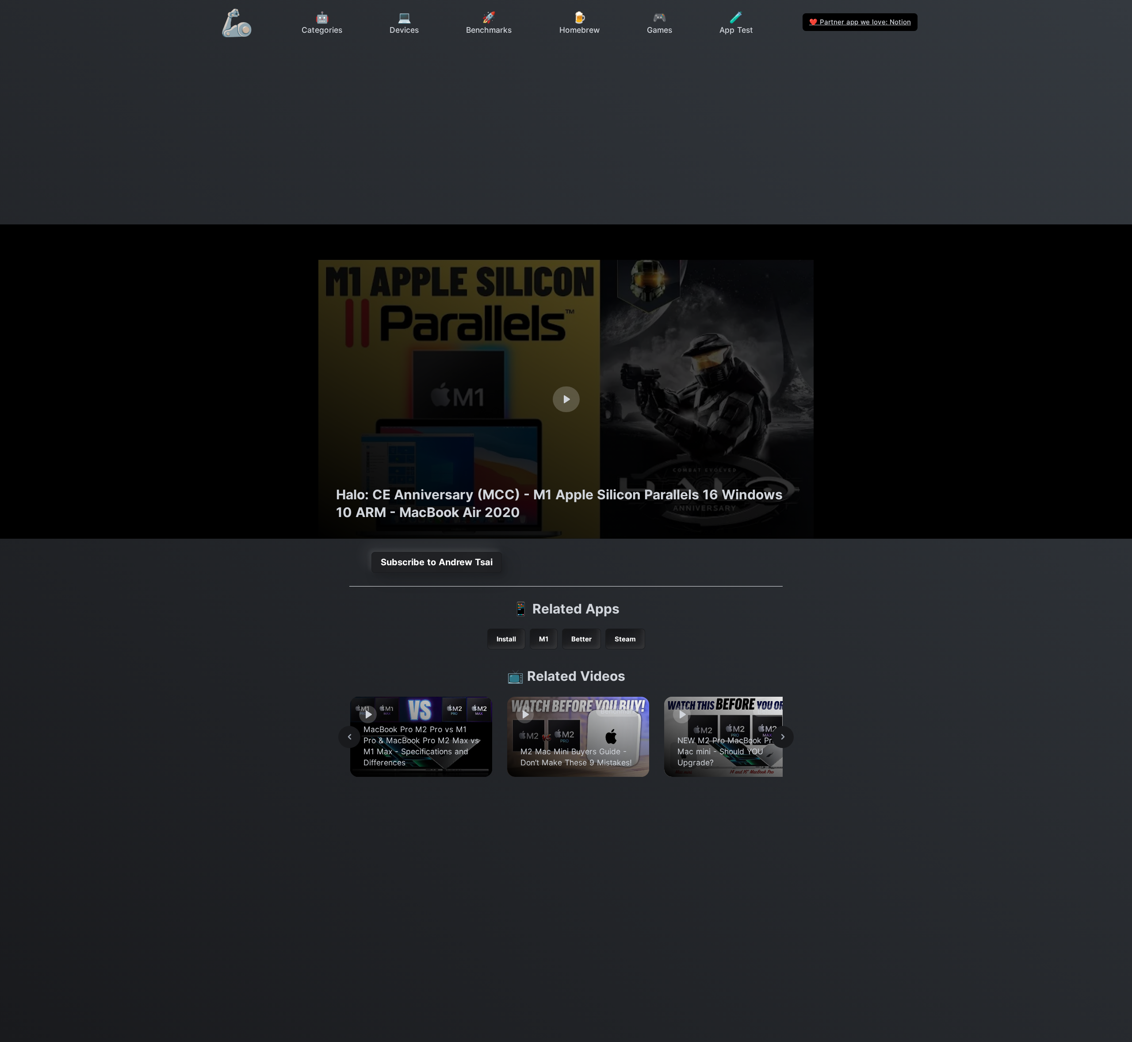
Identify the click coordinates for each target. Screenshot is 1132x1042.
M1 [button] (543, 639)
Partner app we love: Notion (860, 22)
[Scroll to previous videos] (349, 737)
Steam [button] (625, 639)
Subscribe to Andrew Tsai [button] (437, 562)
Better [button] (581, 639)
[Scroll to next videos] (783, 737)
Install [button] (506, 639)
